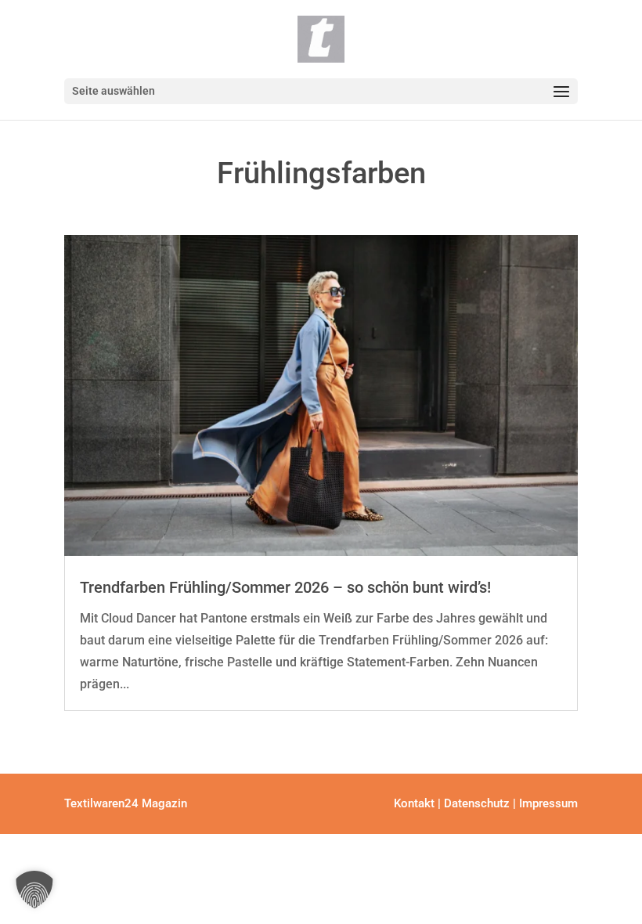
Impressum (548, 803)
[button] (34, 889)
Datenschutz (477, 803)
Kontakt (414, 803)
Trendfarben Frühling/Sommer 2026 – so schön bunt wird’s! (285, 587)
